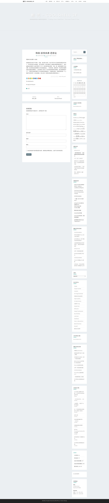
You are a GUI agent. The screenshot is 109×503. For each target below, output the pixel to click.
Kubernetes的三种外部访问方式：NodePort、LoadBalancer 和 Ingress (79, 186)
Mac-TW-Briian (77, 313)
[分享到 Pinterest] (40, 78)
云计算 (81, 128)
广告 (74, 133)
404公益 (84, 1)
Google (83, 117)
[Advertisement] (54, 41)
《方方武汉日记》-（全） (79, 399)
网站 (27, 144)
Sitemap (80, 1)
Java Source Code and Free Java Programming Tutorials (78, 192)
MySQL (74, 124)
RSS (76, 1)
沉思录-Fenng (77, 303)
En (54, 1)
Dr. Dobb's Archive (77, 301)
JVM (80, 120)
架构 (77, 136)
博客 (78, 131)
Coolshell (76, 291)
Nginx (77, 124)
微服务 (77, 133)
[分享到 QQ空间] (32, 78)
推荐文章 (50, 1)
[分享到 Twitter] (36, 78)
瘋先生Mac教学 (77, 328)
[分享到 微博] (28, 78)
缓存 (82, 136)
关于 (62, 1)
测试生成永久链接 (77, 210)
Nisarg (65, 500)
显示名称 (28, 132)
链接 (80, 69)
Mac (83, 122)
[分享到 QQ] (27, 78)
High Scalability (77, 298)
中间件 (78, 128)
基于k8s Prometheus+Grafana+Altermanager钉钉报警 (81, 431)
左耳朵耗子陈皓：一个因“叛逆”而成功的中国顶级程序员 (79, 168)
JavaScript (77, 120)
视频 (77, 138)
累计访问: (76, 466)
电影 (80, 136)
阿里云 (74, 140)
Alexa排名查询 (76, 473)
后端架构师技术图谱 (78, 425)
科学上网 (76, 415)
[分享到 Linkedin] (33, 78)
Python (80, 124)
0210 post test (77, 150)
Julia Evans (76, 316)
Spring (81, 126)
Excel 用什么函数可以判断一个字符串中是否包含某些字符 (79, 393)
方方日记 (74, 136)
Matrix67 (76, 326)
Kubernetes (76, 122)
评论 (27, 114)
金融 (84, 138)
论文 (79, 138)
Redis (83, 124)
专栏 (72, 1)
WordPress (57, 500)
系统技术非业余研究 (78, 296)
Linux (81, 122)
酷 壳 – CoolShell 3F (28, 1)
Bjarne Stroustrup (77, 323)
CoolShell (47, 55)
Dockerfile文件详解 (78, 213)
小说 (84, 131)
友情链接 (67, 1)
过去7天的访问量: (77, 460)
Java (74, 120)
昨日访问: (76, 458)
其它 (29, 88)
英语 (75, 138)
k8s (81, 120)
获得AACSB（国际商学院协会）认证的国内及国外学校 (79, 162)
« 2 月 (74, 96)
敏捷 (82, 133)
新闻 (84, 133)
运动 (82, 138)
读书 (81, 138)
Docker (75, 117)
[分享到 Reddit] (38, 78)
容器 (82, 131)
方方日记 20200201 (77, 196)
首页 (46, 1)
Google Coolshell (77, 288)
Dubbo (78, 117)
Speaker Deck (76, 306)
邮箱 (27, 138)
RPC (74, 126)
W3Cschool (76, 308)
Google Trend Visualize (78, 311)
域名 (80, 131)
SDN (75, 126)
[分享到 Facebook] (35, 78)
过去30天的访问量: (78, 463)
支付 (80, 133)
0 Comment (53, 55)
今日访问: (76, 455)
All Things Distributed (78, 293)
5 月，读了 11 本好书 (78, 158)
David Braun (76, 318)
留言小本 (58, 1)
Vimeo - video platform (78, 321)
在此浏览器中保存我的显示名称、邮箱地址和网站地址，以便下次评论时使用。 (45, 150)
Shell (78, 126)
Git (80, 117)
